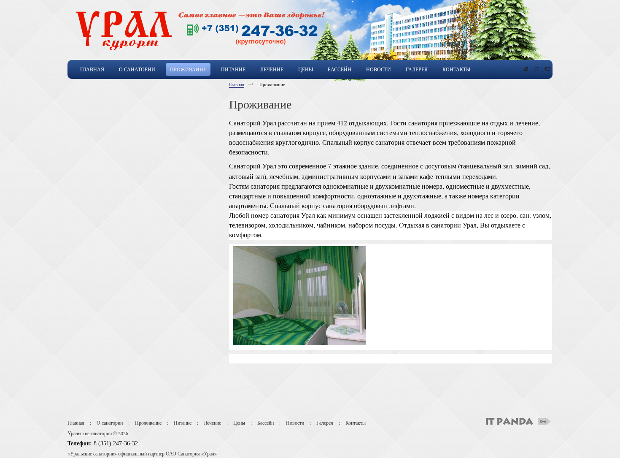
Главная (236, 84)
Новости (295, 422)
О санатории (110, 422)
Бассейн (265, 422)
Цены (239, 422)
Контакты (355, 422)
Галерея (324, 422)
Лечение (212, 422)
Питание (182, 422)
